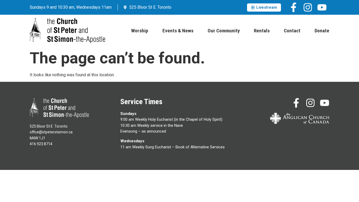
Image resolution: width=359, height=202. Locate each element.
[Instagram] (307, 7)
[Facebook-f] (293, 7)
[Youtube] (322, 7)
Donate (322, 31)
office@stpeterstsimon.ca (51, 132)
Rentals (262, 31)
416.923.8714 (41, 144)
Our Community (224, 31)
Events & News (177, 31)
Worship (139, 31)
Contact (292, 31)
